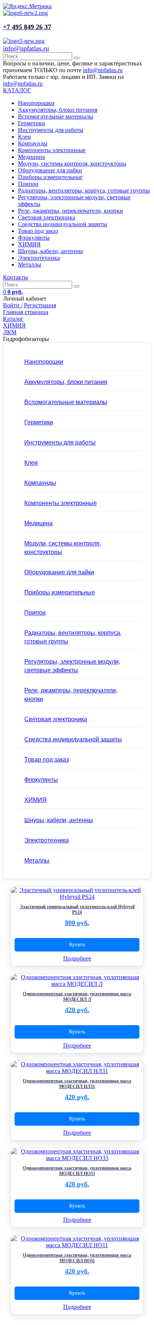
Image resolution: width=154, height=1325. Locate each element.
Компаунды (32, 143)
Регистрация (40, 305)
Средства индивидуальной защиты (62, 224)
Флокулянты (34, 237)
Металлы (29, 264)
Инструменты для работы (50, 130)
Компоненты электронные (52, 150)
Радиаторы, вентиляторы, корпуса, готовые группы (84, 190)
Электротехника (39, 258)
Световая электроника (46, 217)
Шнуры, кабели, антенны (50, 251)
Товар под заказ (38, 231)
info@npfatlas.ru (26, 48)
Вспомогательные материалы (55, 116)
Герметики (31, 123)
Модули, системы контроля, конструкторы (72, 163)
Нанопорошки (36, 103)
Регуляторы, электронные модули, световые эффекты (72, 665)
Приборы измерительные (50, 177)
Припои (28, 184)
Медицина (31, 157)
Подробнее (77, 958)
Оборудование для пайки (50, 170)
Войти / (12, 305)
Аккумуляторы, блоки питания (57, 110)
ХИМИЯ (29, 244)
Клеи (24, 136)
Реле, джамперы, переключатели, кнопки (70, 210)
